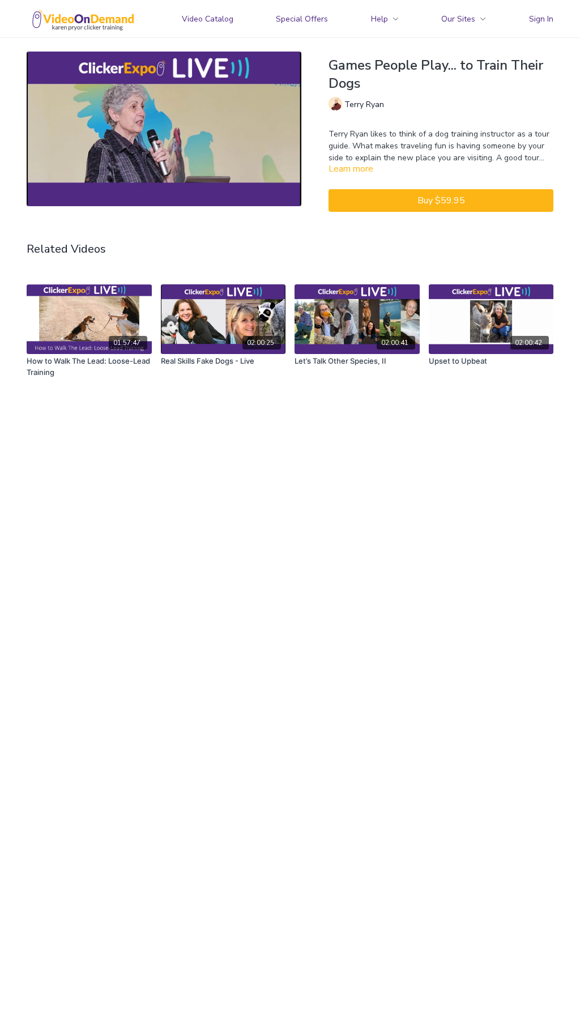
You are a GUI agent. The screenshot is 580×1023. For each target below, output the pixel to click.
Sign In (541, 19)
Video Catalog (207, 19)
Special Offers (302, 19)
